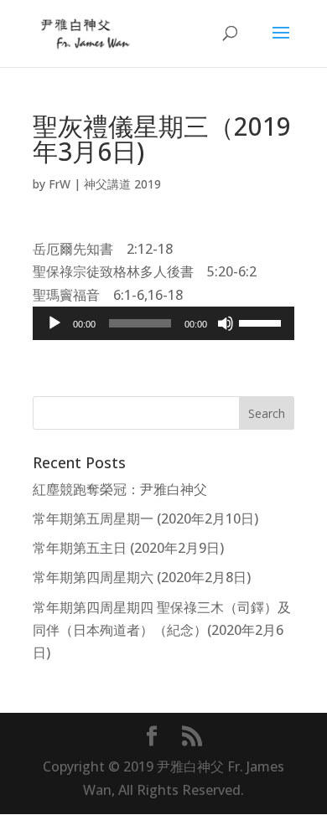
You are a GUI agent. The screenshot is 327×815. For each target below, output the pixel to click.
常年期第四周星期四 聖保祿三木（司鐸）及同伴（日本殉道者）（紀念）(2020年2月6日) (162, 630)
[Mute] (225, 323)
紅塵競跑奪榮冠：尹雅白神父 (120, 489)
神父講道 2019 (122, 184)
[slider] (262, 322)
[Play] (54, 323)
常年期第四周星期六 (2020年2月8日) (142, 577)
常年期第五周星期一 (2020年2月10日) (145, 518)
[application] (163, 323)
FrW (59, 184)
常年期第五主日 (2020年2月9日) (128, 548)
